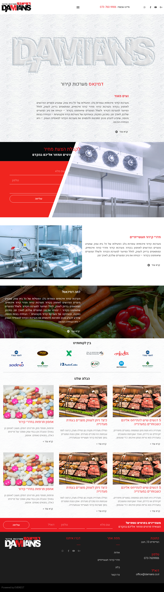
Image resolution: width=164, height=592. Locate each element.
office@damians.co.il (147, 574)
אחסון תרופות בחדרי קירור (36, 422)
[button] (78, 7)
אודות (117, 552)
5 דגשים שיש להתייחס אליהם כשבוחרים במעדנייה (141, 422)
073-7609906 (151, 558)
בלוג (117, 567)
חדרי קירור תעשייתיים (109, 560)
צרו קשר (115, 575)
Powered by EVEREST (13, 587)
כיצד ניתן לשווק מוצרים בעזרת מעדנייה (86, 422)
